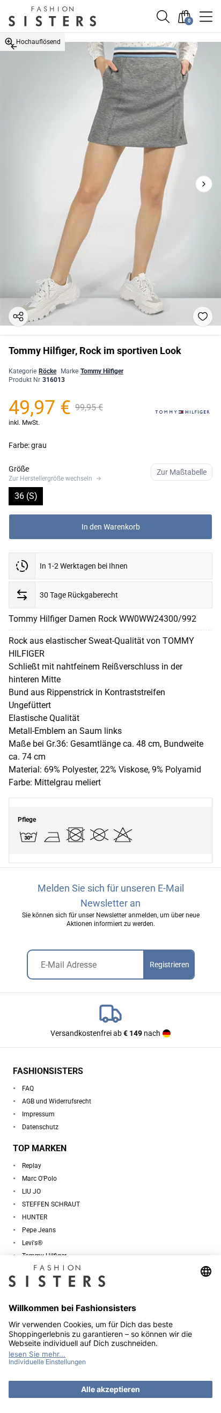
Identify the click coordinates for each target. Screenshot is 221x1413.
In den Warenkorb (111, 526)
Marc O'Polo (39, 1178)
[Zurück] (14, 46)
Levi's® (32, 1243)
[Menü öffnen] (206, 16)
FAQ (28, 1088)
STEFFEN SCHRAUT (51, 1204)
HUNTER (34, 1217)
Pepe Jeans (39, 1230)
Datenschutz (40, 1127)
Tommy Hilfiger (101, 371)
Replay (31, 1165)
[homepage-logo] (65, 16)
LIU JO (31, 1191)
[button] (163, 16)
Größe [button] (19, 469)
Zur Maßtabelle (182, 472)
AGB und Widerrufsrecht (56, 1101)
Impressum (38, 1114)
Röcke (47, 371)
